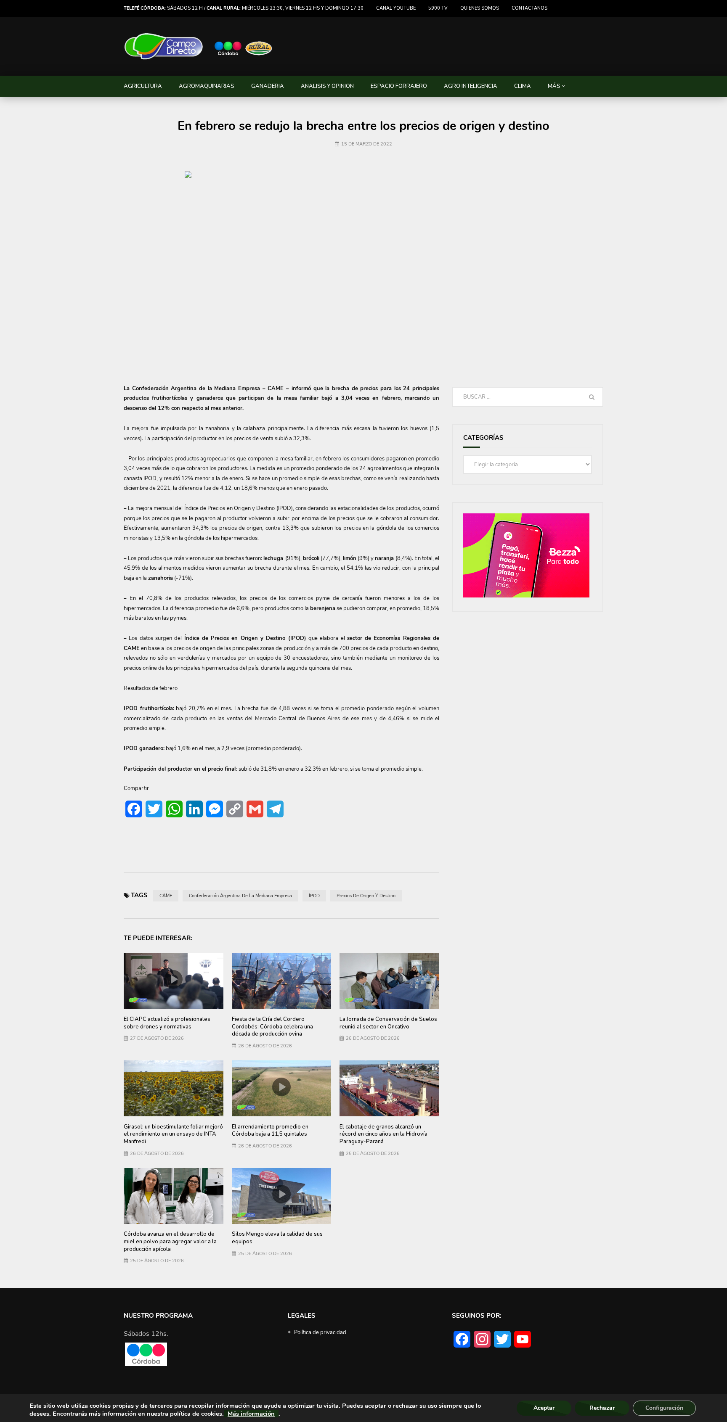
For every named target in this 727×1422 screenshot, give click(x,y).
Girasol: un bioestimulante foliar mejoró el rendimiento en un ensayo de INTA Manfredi (173, 1134)
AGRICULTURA (143, 86)
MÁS (554, 86)
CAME (165, 896)
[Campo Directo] (198, 46)
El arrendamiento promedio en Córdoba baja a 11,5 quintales (270, 1130)
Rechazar (602, 1408)
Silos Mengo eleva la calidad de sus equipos (277, 1237)
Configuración (664, 1408)
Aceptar (544, 1408)
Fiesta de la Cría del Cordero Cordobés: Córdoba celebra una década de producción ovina (272, 1026)
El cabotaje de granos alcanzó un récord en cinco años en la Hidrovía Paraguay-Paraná (383, 1134)
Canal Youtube (396, 8)
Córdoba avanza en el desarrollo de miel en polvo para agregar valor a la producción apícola (170, 1241)
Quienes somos (479, 8)
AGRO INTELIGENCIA (470, 86)
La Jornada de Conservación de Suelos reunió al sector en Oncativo (388, 1023)
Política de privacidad (320, 1332)
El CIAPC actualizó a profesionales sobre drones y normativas (167, 1023)
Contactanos (529, 8)
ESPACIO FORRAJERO (399, 86)
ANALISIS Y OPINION (327, 86)
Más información (251, 1413)
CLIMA (522, 86)
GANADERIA (267, 86)
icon (173, 979)
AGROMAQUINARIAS (206, 86)
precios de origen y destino (366, 896)
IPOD (314, 896)
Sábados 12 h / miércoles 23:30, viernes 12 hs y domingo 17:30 (244, 8)
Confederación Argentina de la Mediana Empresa (240, 896)
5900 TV (438, 8)
